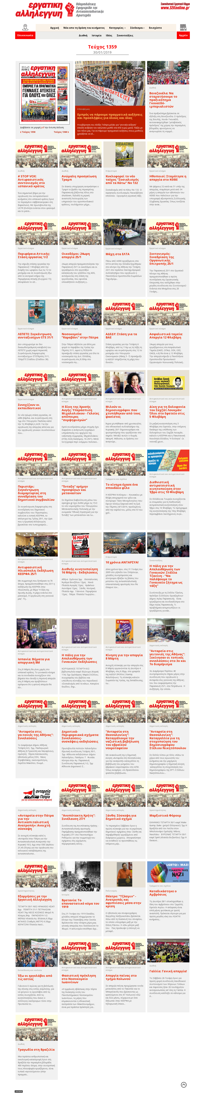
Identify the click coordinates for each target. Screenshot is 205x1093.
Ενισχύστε (155, 27)
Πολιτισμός (111, 891)
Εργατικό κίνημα (157, 171)
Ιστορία (96, 35)
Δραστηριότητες (157, 810)
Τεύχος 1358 (28, 131)
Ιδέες (109, 35)
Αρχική (54, 27)
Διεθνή (83, 35)
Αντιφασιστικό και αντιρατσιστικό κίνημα (79, 400)
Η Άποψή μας (83, 109)
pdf (42, 127)
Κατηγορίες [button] (116, 27)
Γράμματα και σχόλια (116, 479)
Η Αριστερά (111, 171)
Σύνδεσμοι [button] (136, 27)
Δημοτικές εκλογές (158, 645)
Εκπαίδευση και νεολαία (30, 970)
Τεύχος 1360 (61, 131)
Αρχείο (183, 35)
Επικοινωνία (25, 35)
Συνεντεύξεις (125, 35)
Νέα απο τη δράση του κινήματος (84, 27)
